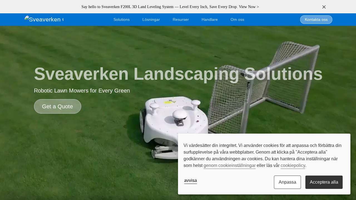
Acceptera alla (324, 182)
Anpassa (287, 182)
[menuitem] (237, 19)
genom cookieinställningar (230, 165)
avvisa (190, 180)
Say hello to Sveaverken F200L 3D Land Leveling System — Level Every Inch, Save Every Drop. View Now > (170, 7)
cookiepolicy (293, 165)
